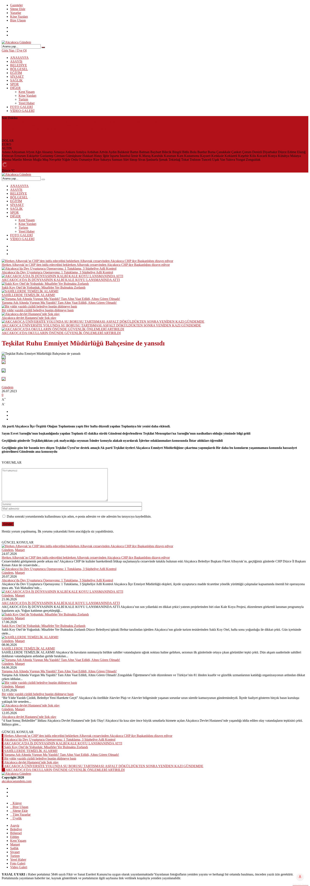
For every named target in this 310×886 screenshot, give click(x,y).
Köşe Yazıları (19, 16)
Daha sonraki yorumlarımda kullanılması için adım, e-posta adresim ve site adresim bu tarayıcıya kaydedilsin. (79, 516)
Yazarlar (15, 13)
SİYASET (17, 76)
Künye (17, 803)
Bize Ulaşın (18, 20)
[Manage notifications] (300, 876)
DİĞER (15, 88)
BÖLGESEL (19, 69)
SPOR (14, 84)
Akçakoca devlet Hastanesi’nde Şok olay (29, 318)
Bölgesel (16, 833)
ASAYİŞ (16, 61)
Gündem (7, 387)
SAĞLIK (16, 80)
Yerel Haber (27, 103)
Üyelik (17, 818)
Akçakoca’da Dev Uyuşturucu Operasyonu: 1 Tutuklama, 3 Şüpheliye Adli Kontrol (57, 125)
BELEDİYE (18, 65)
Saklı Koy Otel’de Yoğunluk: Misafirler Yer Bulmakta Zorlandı (43, 133)
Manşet (20, 550)
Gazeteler (16, 5)
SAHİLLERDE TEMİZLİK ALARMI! (28, 137)
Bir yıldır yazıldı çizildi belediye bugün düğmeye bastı (38, 310)
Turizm (23, 99)
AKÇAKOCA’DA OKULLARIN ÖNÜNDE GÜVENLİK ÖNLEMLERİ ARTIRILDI (61, 333)
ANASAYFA (19, 57)
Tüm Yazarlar (22, 814)
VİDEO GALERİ (22, 110)
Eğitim (14, 837)
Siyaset (15, 852)
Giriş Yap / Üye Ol (14, 50)
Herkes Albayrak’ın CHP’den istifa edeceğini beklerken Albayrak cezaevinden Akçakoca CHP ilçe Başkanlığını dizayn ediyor (86, 121)
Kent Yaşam (27, 92)
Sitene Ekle (17, 9)
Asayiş (14, 825)
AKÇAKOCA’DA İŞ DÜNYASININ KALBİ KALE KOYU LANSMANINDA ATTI (61, 129)
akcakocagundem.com (16, 781)
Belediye (16, 829)
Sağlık (14, 848)
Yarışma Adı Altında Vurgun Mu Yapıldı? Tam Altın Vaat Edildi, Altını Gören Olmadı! (59, 302)
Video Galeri (18, 867)
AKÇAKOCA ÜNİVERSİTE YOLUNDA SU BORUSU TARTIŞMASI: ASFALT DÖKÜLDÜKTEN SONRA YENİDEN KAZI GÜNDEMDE (101, 325)
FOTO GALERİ (21, 107)
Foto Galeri (17, 863)
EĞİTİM (16, 73)
